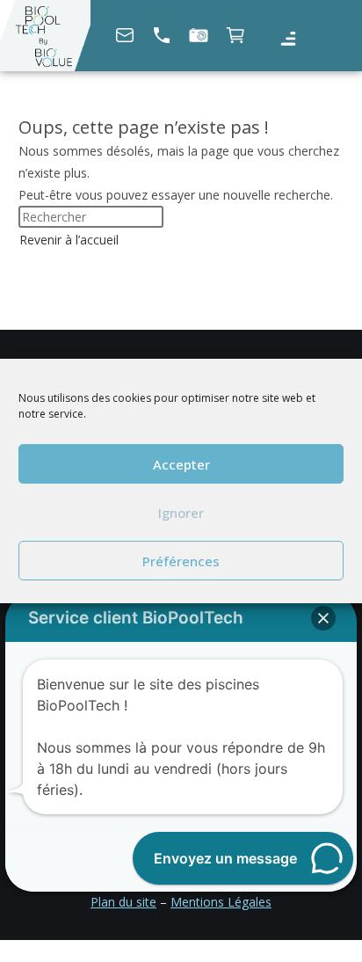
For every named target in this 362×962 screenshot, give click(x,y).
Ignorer (181, 512)
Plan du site (123, 901)
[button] (287, 39)
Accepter (181, 464)
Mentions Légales (221, 901)
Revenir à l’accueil (69, 239)
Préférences (181, 561)
